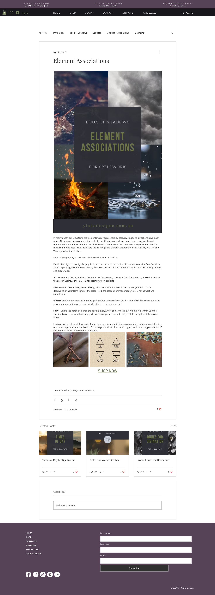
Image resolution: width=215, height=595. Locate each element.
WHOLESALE (32, 549)
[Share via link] (76, 400)
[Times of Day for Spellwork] (60, 443)
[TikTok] (43, 574)
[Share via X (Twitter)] (62, 400)
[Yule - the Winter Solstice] (107, 443)
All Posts (43, 32)
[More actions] (160, 52)
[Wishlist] (10, 13)
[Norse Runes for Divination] (155, 443)
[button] (108, 6)
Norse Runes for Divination (153, 460)
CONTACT (31, 541)
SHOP (29, 537)
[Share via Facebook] (54, 400)
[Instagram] (35, 574)
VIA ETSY (178, 6)
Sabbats (97, 32)
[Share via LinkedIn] (69, 400)
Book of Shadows (78, 32)
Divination (58, 32)
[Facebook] (28, 574)
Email (103, 555)
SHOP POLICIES (33, 553)
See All (173, 425)
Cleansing (139, 32)
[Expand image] (70, 349)
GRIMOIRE (31, 545)
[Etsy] (57, 574)
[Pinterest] (50, 574)
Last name (105, 544)
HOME (29, 533)
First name (105, 533)
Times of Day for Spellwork (58, 460)
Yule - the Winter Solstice (104, 460)
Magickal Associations (118, 32)
